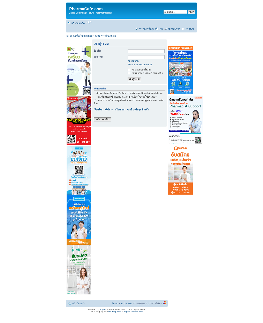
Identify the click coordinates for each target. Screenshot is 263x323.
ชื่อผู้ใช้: (97, 51)
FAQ (161, 29)
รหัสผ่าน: (98, 56)
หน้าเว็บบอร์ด (78, 23)
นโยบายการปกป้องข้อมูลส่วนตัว (132, 109)
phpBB (103, 309)
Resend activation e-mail (140, 64)
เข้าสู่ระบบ (190, 29)
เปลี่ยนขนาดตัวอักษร (89, 22)
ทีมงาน (115, 303)
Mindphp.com (114, 311)
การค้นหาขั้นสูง (146, 29)
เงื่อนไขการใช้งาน (103, 109)
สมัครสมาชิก (174, 29)
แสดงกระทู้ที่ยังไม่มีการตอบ (79, 36)
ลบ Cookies (126, 303)
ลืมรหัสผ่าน (133, 61)
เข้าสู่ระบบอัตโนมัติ (141, 69)
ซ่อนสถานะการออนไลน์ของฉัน (147, 73)
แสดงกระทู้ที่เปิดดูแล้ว (105, 36)
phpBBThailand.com (133, 311)
